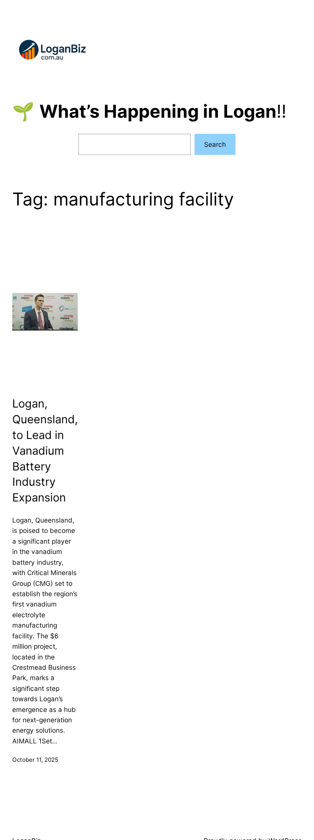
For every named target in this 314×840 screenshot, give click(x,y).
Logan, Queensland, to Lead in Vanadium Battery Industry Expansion (45, 450)
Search (215, 144)
